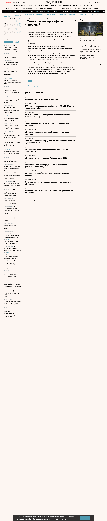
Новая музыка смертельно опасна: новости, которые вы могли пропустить (12, 185)
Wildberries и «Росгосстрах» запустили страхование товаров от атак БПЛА (12, 303)
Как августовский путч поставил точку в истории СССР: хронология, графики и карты (12, 211)
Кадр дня (6, 220)
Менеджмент (90, 5)
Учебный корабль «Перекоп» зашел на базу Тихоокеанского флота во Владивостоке (12, 110)
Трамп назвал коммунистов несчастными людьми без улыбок (12, 168)
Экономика (30, 5)
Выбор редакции (29, 14)
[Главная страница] (53, 2)
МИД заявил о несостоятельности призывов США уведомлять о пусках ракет (12, 91)
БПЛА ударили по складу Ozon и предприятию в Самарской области (11, 256)
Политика (75, 5)
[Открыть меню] (102, 2)
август (17, 15)
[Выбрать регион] (89, 2)
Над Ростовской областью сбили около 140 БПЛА (12, 242)
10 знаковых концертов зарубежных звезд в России (12, 249)
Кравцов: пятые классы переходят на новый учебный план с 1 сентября (12, 127)
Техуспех (95, 8)
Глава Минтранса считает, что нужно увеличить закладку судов (11, 64)
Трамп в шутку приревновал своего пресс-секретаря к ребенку (12, 135)
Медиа (59, 5)
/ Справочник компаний (40, 18)
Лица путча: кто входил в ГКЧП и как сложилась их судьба (11, 294)
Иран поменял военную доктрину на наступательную (11, 72)
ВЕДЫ (7, 8)
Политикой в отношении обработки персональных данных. (52, 519)
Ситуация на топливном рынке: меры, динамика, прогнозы (84, 14)
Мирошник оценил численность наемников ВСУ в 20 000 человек (11, 202)
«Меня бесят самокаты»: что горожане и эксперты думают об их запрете (11, 153)
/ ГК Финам (50, 18)
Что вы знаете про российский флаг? (9, 264)
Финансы (37, 5)
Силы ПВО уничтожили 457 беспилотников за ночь (12, 160)
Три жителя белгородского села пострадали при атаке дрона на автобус (12, 118)
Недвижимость (67, 5)
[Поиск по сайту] (92, 2)
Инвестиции (44, 5)
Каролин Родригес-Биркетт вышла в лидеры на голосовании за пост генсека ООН (12, 275)
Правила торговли (16, 8)
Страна (63, 8)
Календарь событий (7, 15)
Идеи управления (27, 8)
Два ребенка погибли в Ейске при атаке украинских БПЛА (12, 82)
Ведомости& (42, 8)
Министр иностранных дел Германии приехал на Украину (12, 100)
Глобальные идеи (15, 5)
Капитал (57, 8)
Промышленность (71, 8)
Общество (82, 5)
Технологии (53, 5)
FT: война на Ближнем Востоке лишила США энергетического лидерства (12, 49)
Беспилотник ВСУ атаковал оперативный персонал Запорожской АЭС (12, 143)
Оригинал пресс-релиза (35, 86)
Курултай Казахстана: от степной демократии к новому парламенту (11, 193)
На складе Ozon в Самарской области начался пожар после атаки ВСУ (12, 235)
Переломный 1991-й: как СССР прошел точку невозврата (51, 14)
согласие (41, 518)
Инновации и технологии (84, 8)
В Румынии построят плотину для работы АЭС (11, 56)
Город (35, 8)
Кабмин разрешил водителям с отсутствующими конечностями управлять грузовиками (11, 313)
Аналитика (50, 8)
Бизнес (23, 5)
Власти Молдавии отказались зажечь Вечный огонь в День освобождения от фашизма (12, 285)
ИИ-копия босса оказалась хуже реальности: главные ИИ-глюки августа (12, 176)
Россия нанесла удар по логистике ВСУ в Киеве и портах (11, 227)
